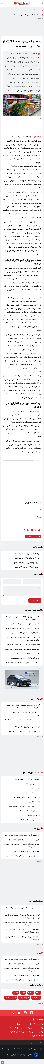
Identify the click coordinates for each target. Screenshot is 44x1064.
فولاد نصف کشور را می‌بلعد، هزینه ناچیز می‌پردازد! (23, 644)
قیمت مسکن (36, 1032)
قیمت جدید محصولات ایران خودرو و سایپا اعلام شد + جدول (22, 909)
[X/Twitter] (12, 1012)
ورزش (39, 952)
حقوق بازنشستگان (22, 1032)
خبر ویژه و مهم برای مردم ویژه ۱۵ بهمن (27, 562)
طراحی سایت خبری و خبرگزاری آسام (19, 1054)
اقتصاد (33, 10)
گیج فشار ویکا (24, 997)
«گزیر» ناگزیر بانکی (34, 788)
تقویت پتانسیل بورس (32, 802)
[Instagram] (25, 1012)
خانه (39, 10)
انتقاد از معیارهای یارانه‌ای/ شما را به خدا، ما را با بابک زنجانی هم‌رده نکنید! (22, 618)
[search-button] (42, 3)
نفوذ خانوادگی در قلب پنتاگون (29, 820)
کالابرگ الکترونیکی (32, 536)
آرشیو (23, 1042)
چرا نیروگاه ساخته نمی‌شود (31, 815)
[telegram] (39, 530)
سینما (38, 992)
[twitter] (35, 530)
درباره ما (41, 1042)
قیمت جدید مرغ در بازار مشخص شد (27, 727)
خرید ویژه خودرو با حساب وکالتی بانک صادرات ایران (23, 731)
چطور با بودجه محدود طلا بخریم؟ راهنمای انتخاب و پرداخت (22, 721)
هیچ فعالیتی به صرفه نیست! (30, 793)
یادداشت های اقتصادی (32, 772)
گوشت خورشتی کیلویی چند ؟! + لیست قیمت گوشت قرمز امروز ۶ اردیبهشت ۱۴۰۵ (22, 916)
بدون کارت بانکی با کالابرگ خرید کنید (27, 558)
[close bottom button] (2, 1062)
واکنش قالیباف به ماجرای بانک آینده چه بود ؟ (25, 633)
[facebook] (31, 530)
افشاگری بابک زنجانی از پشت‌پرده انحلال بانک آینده (23, 662)
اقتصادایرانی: (36, 136)
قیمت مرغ (12, 1024)
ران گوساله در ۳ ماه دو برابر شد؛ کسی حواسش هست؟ (22, 628)
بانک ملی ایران (24, 1024)
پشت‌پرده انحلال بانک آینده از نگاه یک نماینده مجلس (22, 624)
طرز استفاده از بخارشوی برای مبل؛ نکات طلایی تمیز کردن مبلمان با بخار (23, 938)
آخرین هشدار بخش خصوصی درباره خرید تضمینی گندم (21, 806)
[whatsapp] (28, 530)
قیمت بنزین (12, 1028)
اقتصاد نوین (23, 1028)
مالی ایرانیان (36, 997)
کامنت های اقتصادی (33, 610)
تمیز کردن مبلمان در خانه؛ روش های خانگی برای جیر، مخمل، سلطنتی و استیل (22, 923)
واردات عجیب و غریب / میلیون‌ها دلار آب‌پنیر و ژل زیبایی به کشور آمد (23, 638)
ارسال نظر (35, 600)
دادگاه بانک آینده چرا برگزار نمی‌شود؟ (28, 653)
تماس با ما (32, 1042)
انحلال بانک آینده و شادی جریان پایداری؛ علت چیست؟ (22, 649)
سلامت (30, 992)
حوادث (23, 992)
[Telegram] (18, 1012)
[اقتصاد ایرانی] (22, 3)
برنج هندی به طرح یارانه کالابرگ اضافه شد (26, 553)
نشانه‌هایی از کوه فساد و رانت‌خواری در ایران (25, 779)
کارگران (10, 1032)
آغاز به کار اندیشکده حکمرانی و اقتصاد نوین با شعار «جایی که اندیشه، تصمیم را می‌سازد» (23, 706)
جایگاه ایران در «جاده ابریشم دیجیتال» (27, 797)
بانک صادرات (36, 1036)
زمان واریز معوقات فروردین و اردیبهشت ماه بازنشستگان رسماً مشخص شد (21, 845)
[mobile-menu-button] (2, 3)
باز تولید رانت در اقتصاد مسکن (29, 811)
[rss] (31, 1012)
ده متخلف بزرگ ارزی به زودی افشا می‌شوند (25, 658)
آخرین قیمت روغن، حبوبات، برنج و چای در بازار (24, 840)
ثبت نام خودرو (35, 1028)
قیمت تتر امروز (10, 997)
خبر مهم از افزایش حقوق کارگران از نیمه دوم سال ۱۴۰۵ (21, 835)
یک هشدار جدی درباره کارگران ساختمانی (26, 851)
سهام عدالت (36, 1024)
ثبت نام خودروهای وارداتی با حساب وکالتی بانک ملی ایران (22, 713)
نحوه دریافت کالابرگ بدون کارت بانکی (27, 567)
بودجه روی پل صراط (33, 784)
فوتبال (15, 992)
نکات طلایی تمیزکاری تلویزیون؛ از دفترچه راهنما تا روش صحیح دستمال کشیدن (21, 930)
